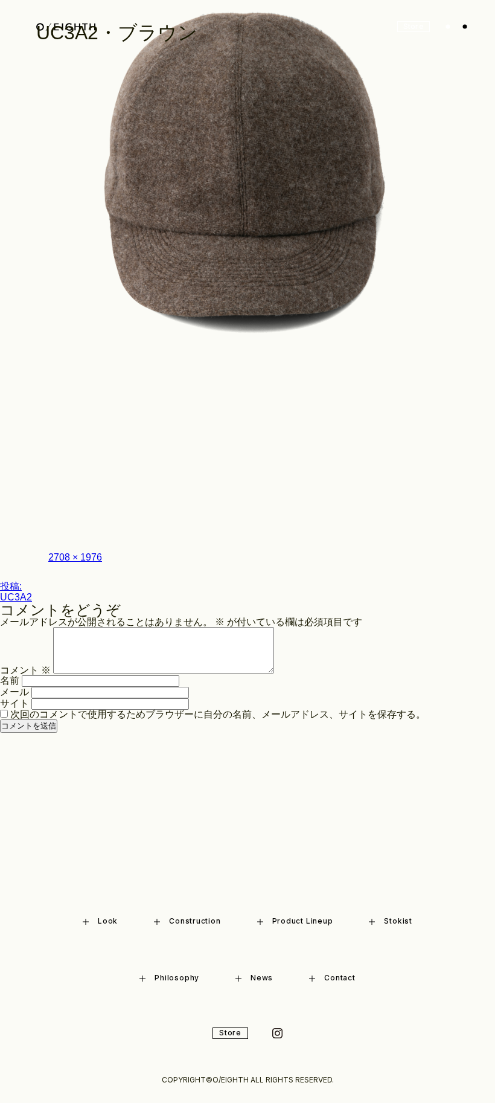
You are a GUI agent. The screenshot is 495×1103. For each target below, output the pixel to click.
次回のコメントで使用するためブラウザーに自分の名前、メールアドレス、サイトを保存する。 (218, 714)
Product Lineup (302, 920)
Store (230, 1032)
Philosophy (177, 977)
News (262, 977)
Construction (194, 920)
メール (14, 692)
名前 (9, 680)
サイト (14, 703)
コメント (25, 670)
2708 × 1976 (75, 557)
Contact (339, 977)
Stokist (398, 920)
